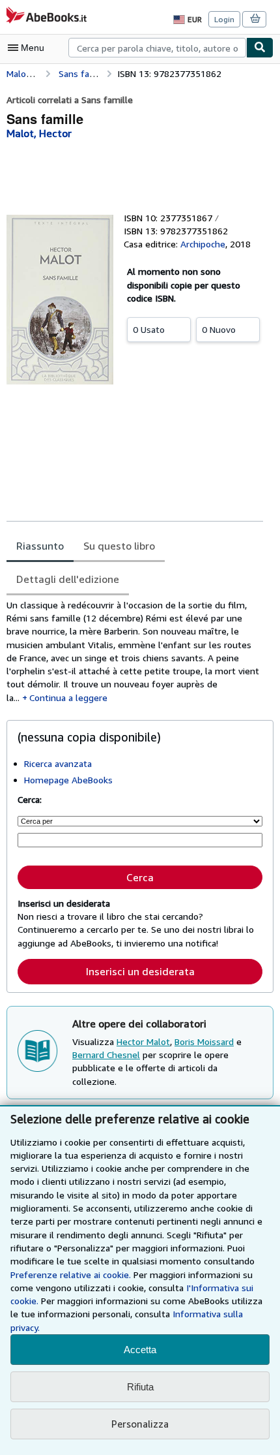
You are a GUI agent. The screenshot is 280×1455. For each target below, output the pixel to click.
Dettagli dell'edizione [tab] (67, 579)
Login (224, 19)
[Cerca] (260, 47)
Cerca (140, 877)
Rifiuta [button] (140, 1386)
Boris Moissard (204, 1041)
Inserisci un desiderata (140, 971)
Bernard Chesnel (106, 1054)
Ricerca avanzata (58, 763)
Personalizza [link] (140, 1424)
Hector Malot (143, 1041)
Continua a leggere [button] (68, 697)
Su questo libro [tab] (119, 545)
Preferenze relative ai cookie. (70, 1274)
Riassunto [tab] (40, 545)
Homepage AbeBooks (68, 779)
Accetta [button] (140, 1349)
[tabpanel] (135, 651)
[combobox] (157, 47)
